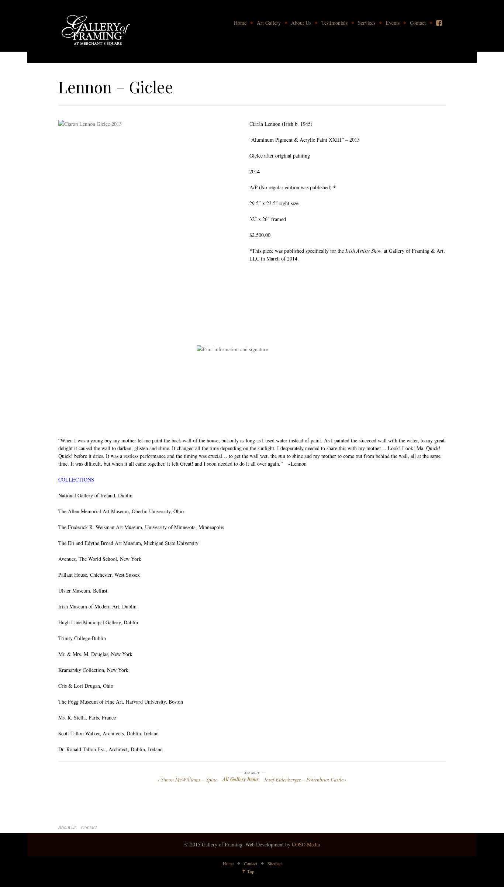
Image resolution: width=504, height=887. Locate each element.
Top (251, 872)
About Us (301, 22)
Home (240, 22)
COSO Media (306, 844)
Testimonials (334, 22)
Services (366, 22)
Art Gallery (269, 22)
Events (393, 22)
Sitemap (274, 863)
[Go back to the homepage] (95, 31)
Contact (418, 22)
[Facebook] (439, 22)
